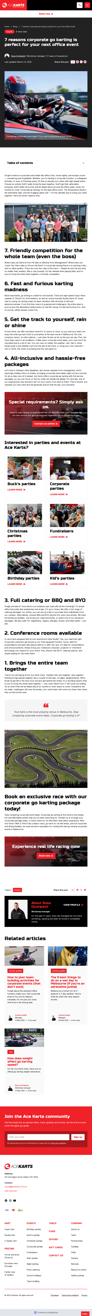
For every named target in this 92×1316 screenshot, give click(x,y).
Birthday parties (34, 1229)
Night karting (32, 1264)
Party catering (33, 1270)
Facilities (75, 1246)
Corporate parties (35, 1246)
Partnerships (77, 1241)
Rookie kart (10, 1235)
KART (8, 1223)
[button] (87, 5)
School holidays (34, 1275)
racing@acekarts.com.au (16, 1186)
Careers (74, 1258)
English (85, 1314)
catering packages (13, 612)
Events (9, 31)
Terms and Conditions (58, 1143)
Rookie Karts (68, 298)
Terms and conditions (70, 1295)
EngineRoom (53, 1312)
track (52, 1223)
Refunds (75, 1264)
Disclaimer (55, 1295)
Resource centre (78, 1270)
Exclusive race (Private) (11, 1264)
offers (53, 1239)
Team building (33, 1281)
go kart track (25, 334)
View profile (71, 905)
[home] (13, 5)
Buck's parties (33, 1235)
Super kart (9, 1229)
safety (17, 310)
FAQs (73, 1252)
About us (75, 1229)
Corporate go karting (50, 815)
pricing (9, 1248)
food (52, 1231)
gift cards (56, 1247)
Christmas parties (34, 1241)
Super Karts (79, 295)
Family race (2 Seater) (10, 1273)
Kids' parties (32, 1258)
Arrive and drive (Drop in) (12, 1256)
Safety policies (77, 1275)
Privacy (84, 1295)
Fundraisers (32, 1252)
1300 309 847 (11, 1191)
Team (73, 1235)
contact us (56, 1255)
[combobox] (85, 1313)
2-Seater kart (11, 1241)
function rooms (62, 642)
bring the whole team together (27, 683)
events (31, 1223)
